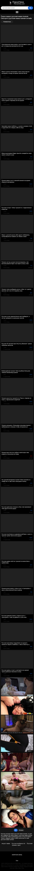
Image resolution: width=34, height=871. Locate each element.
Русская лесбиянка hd (18, 843)
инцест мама (6, 843)
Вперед (21, 830)
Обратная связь (17, 854)
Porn (17, 860)
